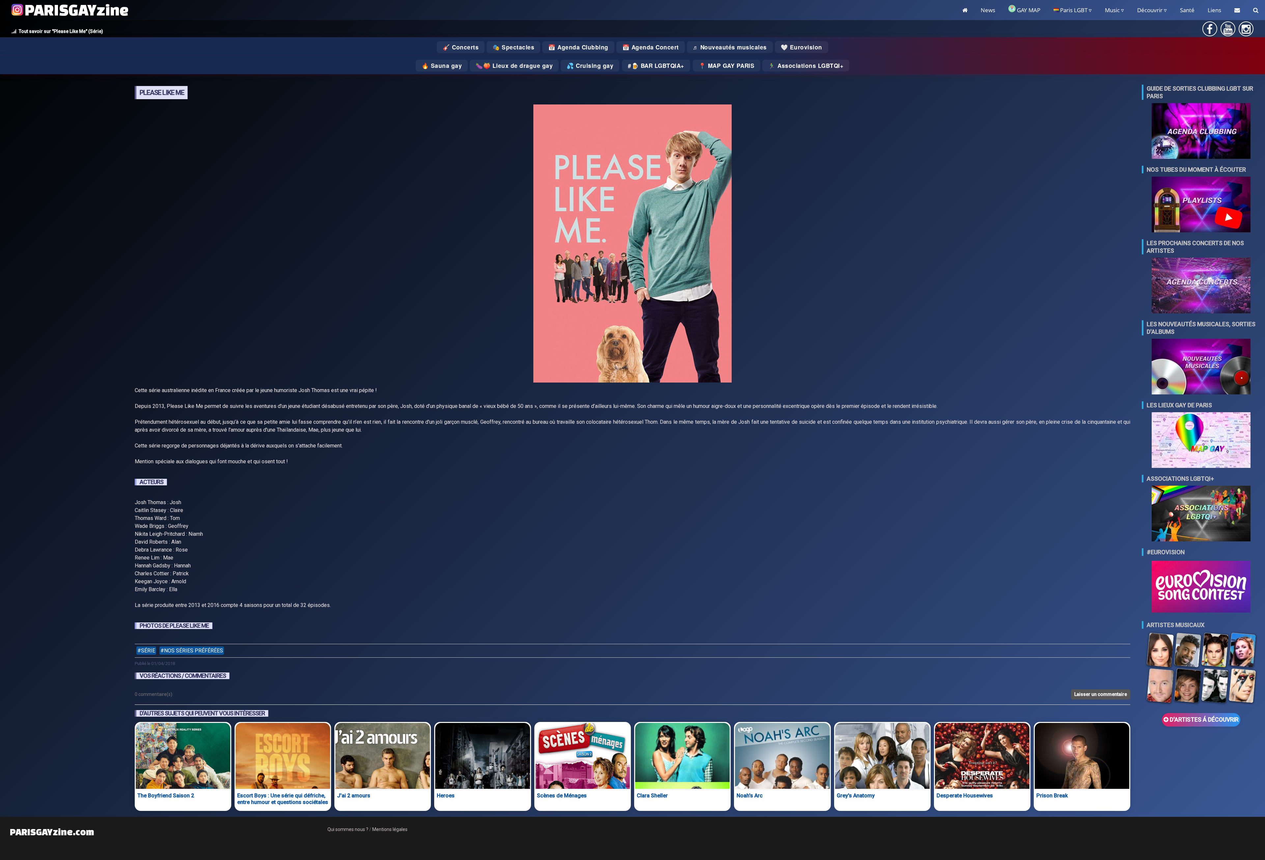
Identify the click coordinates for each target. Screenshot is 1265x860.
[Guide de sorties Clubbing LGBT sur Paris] (1201, 131)
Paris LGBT (1073, 10)
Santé (1187, 10)
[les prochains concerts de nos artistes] (1201, 286)
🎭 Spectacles (513, 47)
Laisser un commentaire (1100, 694)
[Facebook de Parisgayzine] (1210, 31)
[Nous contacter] (1237, 10)
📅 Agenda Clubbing (578, 47)
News (988, 10)
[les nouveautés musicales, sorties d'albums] (1201, 367)
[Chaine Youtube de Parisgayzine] (1228, 31)
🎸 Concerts (461, 47)
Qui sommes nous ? (347, 829)
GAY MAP (1028, 10)
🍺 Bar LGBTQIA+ (658, 66)
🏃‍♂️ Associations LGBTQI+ (805, 66)
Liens (1214, 10)
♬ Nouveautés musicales (730, 47)
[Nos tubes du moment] (1201, 205)
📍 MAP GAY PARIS (727, 66)
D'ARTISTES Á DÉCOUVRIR (1203, 719)
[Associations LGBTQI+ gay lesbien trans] (1201, 514)
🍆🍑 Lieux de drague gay (514, 66)
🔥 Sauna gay (442, 66)
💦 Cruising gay (590, 66)
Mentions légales (390, 829)
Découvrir (1150, 10)
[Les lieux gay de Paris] (1201, 440)
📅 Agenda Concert (650, 47)
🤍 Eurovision (801, 47)
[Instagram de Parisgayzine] (1246, 31)
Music (1112, 10)
